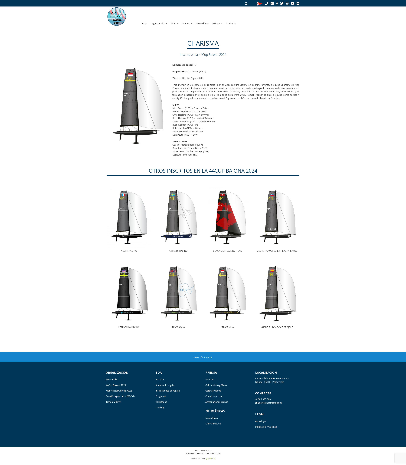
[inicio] (121, 16)
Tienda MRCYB (113, 401)
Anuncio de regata (165, 385)
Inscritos (160, 379)
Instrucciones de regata (168, 390)
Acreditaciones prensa (216, 401)
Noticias (209, 379)
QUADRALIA (210, 458)
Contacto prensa (214, 396)
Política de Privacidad (266, 426)
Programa (161, 396)
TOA (173, 23)
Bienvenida (111, 379)
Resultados (161, 401)
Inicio (144, 23)
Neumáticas (202, 23)
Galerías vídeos (213, 390)
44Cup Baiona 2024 (116, 385)
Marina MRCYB (213, 423)
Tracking (160, 407)
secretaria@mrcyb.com (270, 402)
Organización (157, 23)
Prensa (186, 23)
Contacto (231, 23)
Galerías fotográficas (216, 385)
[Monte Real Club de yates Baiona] (260, 3)
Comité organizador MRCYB (120, 396)
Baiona (216, 23)
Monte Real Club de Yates (119, 390)
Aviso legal (260, 421)
